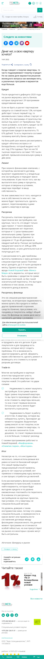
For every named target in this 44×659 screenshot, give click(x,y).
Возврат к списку (10, 549)
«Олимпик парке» (10, 446)
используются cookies (16, 325)
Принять (22, 330)
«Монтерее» (26, 446)
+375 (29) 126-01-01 (14, 632)
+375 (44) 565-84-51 (15, 622)
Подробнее (34, 589)
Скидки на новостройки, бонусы (17, 17)
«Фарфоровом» (25, 443)
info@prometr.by (7, 638)
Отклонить (22, 335)
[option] (22, 582)
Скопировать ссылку (21, 65)
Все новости (36, 598)
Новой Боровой (16, 270)
